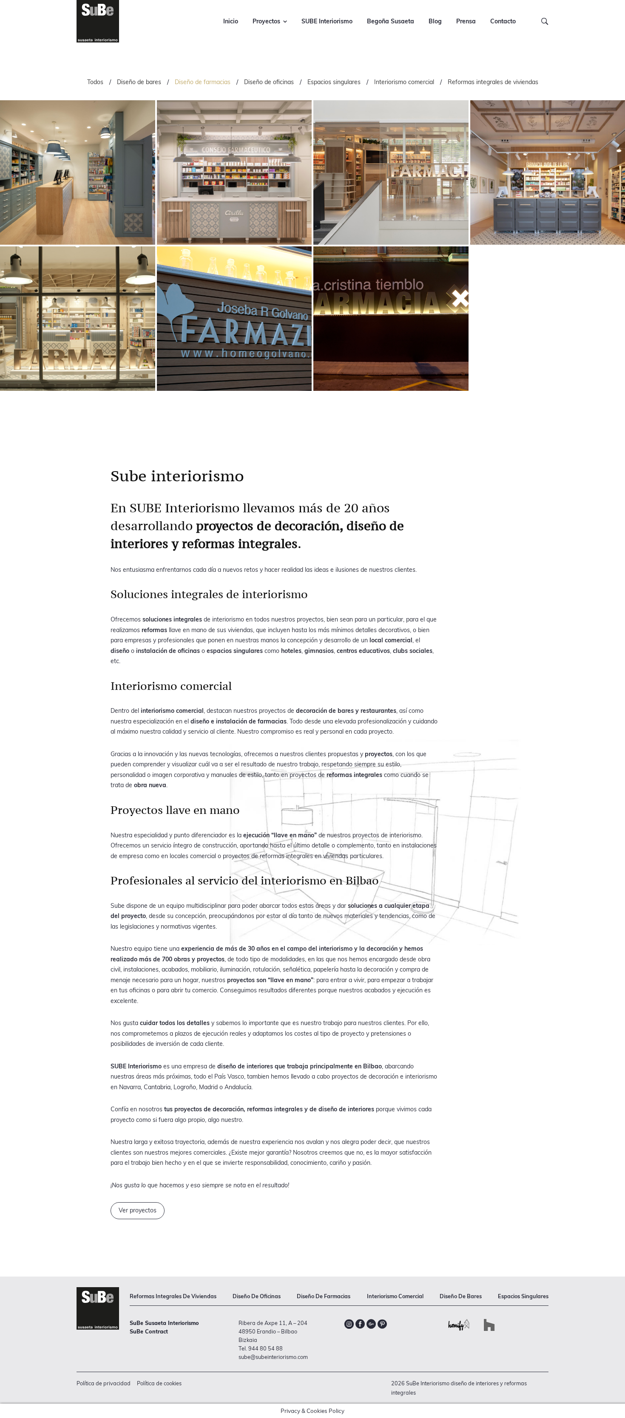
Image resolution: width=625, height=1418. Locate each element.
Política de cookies (159, 1383)
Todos (95, 82)
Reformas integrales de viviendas (493, 82)
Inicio (230, 21)
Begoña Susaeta (390, 21)
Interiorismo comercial (404, 82)
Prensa (466, 21)
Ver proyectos (137, 1210)
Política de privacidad (104, 1383)
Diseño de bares (139, 82)
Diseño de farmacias (202, 82)
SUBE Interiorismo (326, 21)
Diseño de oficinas (269, 82)
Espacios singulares (334, 82)
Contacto (503, 21)
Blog (435, 21)
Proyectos (266, 21)
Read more (77, 172)
